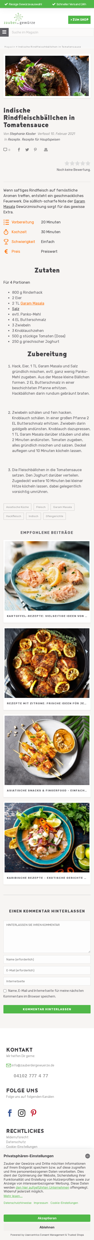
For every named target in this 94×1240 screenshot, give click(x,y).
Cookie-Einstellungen (21, 1147)
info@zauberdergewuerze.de (32, 1065)
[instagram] (21, 1113)
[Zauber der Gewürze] (19, 20)
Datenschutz (16, 1142)
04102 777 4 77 (31, 1075)
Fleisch (41, 507)
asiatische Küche (17, 507)
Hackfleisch (13, 516)
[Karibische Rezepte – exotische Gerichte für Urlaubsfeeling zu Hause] (47, 837)
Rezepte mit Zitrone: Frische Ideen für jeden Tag (48, 703)
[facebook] (9, 1113)
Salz (15, 309)
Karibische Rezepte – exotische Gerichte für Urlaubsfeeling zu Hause (48, 877)
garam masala (62, 507)
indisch (33, 516)
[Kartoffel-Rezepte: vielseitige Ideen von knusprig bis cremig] (47, 576)
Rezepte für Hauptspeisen (41, 139)
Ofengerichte (54, 516)
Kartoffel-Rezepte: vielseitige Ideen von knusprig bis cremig (48, 616)
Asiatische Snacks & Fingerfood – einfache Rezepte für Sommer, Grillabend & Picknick (48, 790)
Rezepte (14, 139)
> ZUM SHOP (79, 20)
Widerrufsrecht (17, 1137)
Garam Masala (32, 303)
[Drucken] (48, 149)
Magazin (9, 46)
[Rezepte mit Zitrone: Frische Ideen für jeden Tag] (47, 663)
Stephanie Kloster (23, 134)
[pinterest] (33, 1113)
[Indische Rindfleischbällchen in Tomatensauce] (47, 76)
